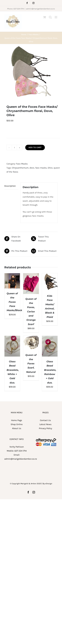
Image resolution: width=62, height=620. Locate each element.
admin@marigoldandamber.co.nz (40, 9)
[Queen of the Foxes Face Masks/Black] (12, 275)
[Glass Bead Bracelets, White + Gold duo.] (12, 338)
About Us (16, 428)
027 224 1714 (20, 450)
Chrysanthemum (20, 167)
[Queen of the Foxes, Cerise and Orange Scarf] (31, 275)
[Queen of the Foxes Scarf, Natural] (31, 338)
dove (32, 167)
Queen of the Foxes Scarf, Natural (30, 363)
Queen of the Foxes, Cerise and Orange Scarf (30, 312)
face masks (41, 167)
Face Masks (22, 163)
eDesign (48, 483)
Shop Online (17, 424)
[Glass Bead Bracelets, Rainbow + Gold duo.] (50, 338)
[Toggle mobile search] (50, 17)
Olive (50, 167)
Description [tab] (10, 186)
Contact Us (45, 420)
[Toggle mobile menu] (56, 17)
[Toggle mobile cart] (44, 17)
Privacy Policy (45, 428)
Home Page (16, 420)
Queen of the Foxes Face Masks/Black (14, 302)
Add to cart (35, 147)
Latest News (45, 424)
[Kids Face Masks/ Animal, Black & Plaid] (50, 275)
